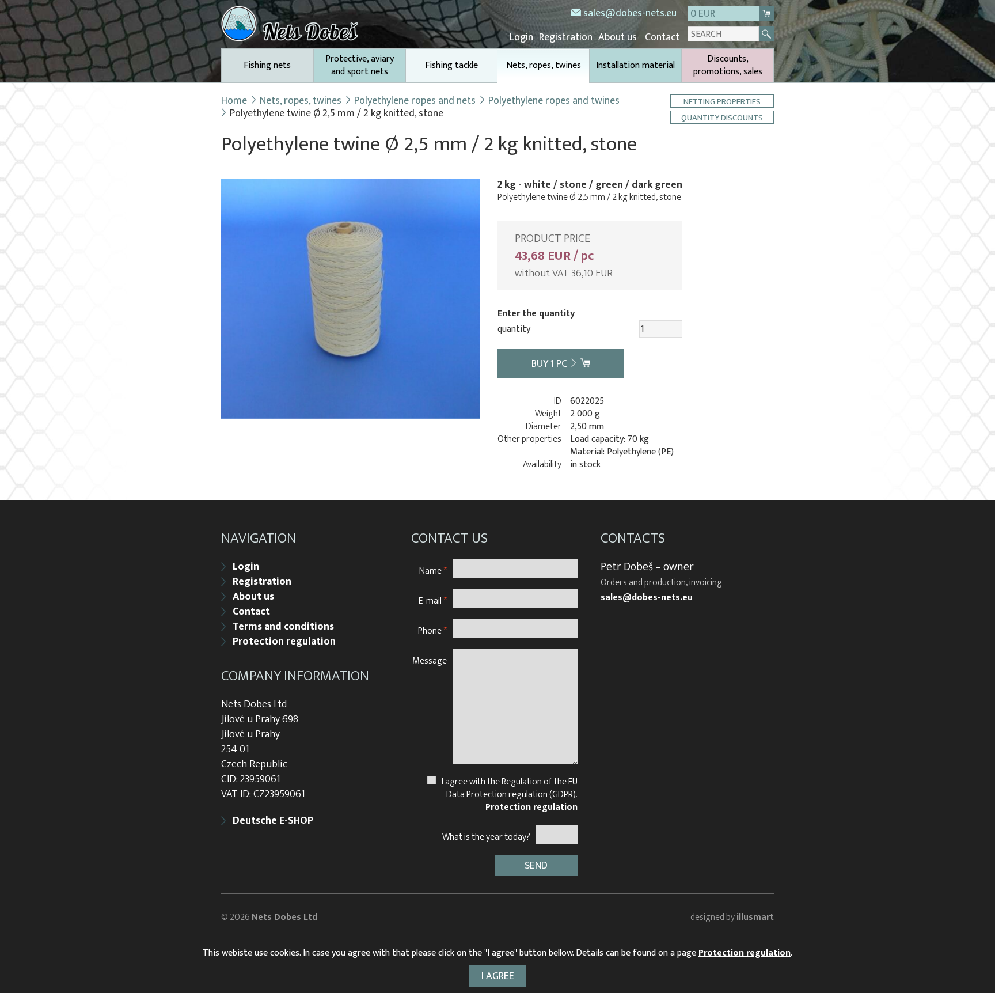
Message (429, 660)
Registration (566, 37)
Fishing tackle (451, 65)
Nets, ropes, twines (543, 65)
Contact (662, 37)
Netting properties (722, 101)
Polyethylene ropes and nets (415, 100)
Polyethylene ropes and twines (554, 100)
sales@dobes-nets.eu (630, 13)
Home (234, 100)
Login (521, 37)
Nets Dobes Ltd (284, 917)
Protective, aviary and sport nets (359, 65)
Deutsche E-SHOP (273, 820)
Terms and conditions (283, 626)
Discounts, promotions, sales (727, 65)
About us (617, 37)
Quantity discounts (722, 117)
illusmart (755, 917)
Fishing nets (267, 65)
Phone (432, 630)
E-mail (433, 600)
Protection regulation (284, 641)
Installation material (635, 65)
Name (433, 570)
